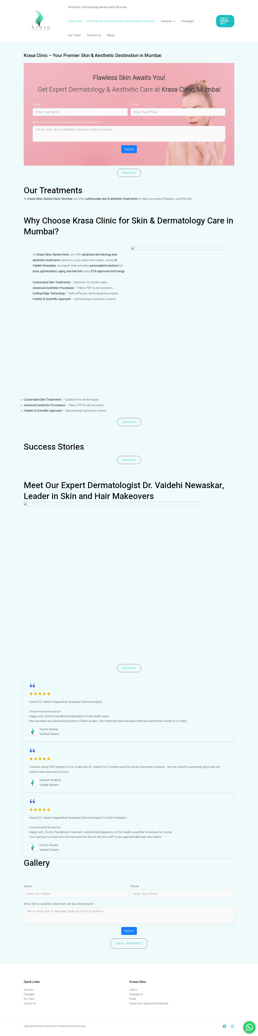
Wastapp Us (136, 994)
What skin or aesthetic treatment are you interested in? (68, 122)
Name (37, 104)
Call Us (133, 989)
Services (166, 21)
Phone (134, 104)
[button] (173, 21)
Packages (187, 21)
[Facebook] (224, 1026)
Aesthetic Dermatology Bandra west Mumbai (97, 7)
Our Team (74, 35)
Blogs (111, 35)
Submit (129, 149)
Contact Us (94, 35)
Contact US (30, 1003)
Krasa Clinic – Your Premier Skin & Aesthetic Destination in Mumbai (111, 21)
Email (133, 998)
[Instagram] (232, 1026)
